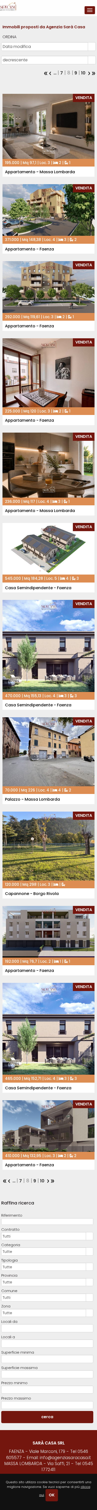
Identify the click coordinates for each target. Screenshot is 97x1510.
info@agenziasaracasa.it (65, 1458)
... (54, 73)
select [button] (92, 47)
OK (52, 1495)
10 (83, 73)
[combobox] (44, 46)
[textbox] (47, 1221)
